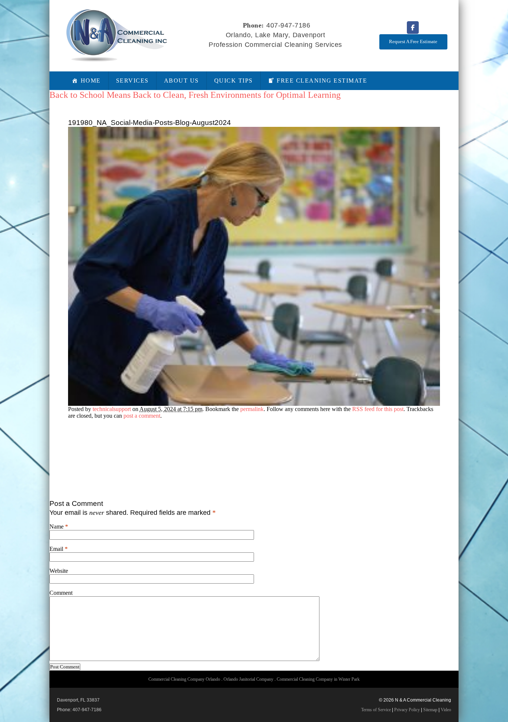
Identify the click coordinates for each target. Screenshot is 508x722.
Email (56, 549)
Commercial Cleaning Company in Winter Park (318, 679)
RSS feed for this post (377, 409)
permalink (252, 409)
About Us (181, 80)
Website (58, 571)
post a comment (141, 416)
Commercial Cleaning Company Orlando (184, 679)
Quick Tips (233, 80)
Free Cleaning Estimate (322, 80)
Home (91, 80)
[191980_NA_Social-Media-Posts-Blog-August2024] (254, 404)
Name (56, 526)
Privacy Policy (407, 709)
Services (132, 80)
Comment (61, 593)
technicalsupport (112, 409)
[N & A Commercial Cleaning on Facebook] (413, 27)
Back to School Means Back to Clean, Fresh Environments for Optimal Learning (195, 95)
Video (446, 709)
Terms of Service (376, 709)
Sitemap (430, 709)
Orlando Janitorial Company (248, 679)
